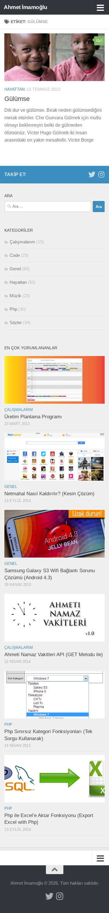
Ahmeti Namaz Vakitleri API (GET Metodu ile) (53, 654)
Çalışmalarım (22, 241)
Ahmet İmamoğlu (25, 7)
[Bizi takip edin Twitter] (91, 174)
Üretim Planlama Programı (33, 416)
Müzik (15, 295)
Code (15, 255)
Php (13, 309)
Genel (15, 268)
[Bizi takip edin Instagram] (101, 174)
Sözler (16, 322)
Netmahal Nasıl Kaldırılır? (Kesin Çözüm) (49, 493)
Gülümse (17, 98)
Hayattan (14, 89)
